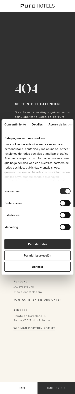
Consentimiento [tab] (15, 124)
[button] (19, 388)
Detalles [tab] (37, 124)
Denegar (37, 266)
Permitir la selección (37, 255)
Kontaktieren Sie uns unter (37, 299)
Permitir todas (37, 244)
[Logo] (38, 6)
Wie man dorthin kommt (34, 328)
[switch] (65, 203)
